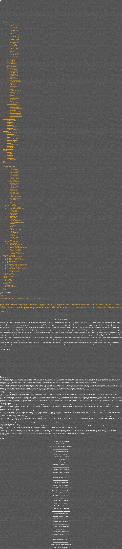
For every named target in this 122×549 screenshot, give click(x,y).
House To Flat (13, 78)
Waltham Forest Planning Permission (61, 493)
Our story (9, 152)
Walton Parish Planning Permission (61, 511)
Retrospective (13, 45)
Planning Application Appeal (14, 207)
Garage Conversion (15, 36)
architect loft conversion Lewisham (26, 304)
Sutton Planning (61, 462)
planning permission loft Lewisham (113, 307)
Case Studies (10, 146)
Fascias (12, 92)
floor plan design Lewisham (88, 304)
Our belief (9, 153)
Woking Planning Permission (61, 498)
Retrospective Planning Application (18, 247)
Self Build (12, 99)
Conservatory (13, 56)
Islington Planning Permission (60, 480)
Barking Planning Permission (61, 547)
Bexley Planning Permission (61, 500)
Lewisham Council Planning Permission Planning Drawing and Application (24, 298)
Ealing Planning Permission (61, 482)
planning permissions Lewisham (8, 309)
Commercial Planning (12, 104)
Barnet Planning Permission (61, 529)
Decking (12, 95)
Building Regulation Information (12, 121)
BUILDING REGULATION (9, 119)
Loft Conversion (14, 26)
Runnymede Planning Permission (60, 534)
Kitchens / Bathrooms (15, 90)
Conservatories (14, 93)
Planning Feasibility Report (16, 105)
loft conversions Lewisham (82, 306)
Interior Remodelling (15, 38)
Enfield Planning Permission (61, 503)
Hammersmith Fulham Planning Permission (61, 487)
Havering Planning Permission (61, 467)
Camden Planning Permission (60, 542)
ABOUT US (5, 150)
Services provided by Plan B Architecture (13, 133)
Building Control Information (11, 124)
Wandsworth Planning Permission (60, 472)
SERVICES (5, 131)
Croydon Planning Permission (60, 449)
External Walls (13, 86)
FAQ (4, 161)
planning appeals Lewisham (22, 307)
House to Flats (13, 33)
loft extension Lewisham (96, 306)
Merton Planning (61, 459)
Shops (11, 89)
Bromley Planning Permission (60, 537)
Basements (13, 77)
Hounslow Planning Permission (61, 443)
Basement (12, 51)
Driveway (12, 59)
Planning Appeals (14, 107)
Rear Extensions (14, 30)
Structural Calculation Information (12, 127)
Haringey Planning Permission (60, 539)
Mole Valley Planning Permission (61, 526)
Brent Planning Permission (61, 518)
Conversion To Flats (15, 111)
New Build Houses (14, 48)
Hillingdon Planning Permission (61, 506)
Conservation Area (14, 50)
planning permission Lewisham (95, 307)
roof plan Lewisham (22, 309)
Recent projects (10, 147)
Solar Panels (13, 96)
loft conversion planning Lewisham (50, 306)
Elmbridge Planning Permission (61, 531)
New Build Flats (14, 47)
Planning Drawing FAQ (12, 102)
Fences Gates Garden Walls (17, 222)
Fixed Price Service (14, 144)
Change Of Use (14, 75)
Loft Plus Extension (15, 27)
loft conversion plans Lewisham (67, 306)
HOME (4, 21)
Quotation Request (11, 159)
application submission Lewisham (8, 304)
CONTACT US (6, 156)
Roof (11, 101)
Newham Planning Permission (61, 454)
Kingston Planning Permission (60, 495)
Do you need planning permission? (12, 67)
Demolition (12, 84)
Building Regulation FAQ (13, 129)
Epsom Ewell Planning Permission (61, 508)
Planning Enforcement (15, 114)
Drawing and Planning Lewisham (72, 304)
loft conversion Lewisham (34, 306)
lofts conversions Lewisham (7, 307)
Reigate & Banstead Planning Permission (61, 544)
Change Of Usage (14, 39)
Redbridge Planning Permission (61, 464)
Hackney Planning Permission (60, 521)
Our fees (9, 143)
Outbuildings (13, 44)
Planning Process (11, 60)
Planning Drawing (11, 24)
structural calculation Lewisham (35, 309)
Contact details (10, 158)
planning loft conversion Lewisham (53, 307)
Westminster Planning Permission (60, 490)
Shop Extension (14, 41)
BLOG (4, 162)
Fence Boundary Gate (15, 53)
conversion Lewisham (58, 304)
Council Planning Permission (7, 311)
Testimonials (10, 155)
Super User (3, 295)
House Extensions (14, 29)
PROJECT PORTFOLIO (8, 149)
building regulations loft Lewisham (44, 304)
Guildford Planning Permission (61, 516)
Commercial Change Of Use (17, 253)
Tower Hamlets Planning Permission (61, 441)
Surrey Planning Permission (61, 513)
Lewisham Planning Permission (61, 524)
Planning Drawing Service (13, 138)
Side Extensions (14, 32)
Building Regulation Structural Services (12, 140)
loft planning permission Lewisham (111, 306)
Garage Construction (15, 54)
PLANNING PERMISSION (9, 23)
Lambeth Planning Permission (60, 485)
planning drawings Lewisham (36, 307)
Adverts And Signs (14, 42)
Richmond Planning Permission (61, 477)
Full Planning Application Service (15, 265)
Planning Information (12, 62)
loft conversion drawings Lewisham (19, 306)
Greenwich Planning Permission (61, 469)
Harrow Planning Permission (61, 451)
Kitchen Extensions (15, 35)
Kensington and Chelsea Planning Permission (60, 446)
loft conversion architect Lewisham (104, 304)
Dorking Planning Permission (61, 475)
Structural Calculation (15, 113)
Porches (12, 57)
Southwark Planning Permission (61, 456)
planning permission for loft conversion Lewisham (74, 307)
